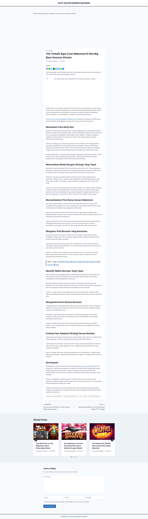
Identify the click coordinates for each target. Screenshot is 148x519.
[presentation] (45, 431)
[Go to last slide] (36, 439)
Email (67, 497)
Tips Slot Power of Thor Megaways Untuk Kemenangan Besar (44, 446)
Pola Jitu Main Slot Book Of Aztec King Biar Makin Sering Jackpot (56, 407)
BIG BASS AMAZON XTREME (54, 396)
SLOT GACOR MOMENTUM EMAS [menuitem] (62, 119)
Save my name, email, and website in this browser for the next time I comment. (67, 502)
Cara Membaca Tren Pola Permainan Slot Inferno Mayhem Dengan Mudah (73, 446)
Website (88, 497)
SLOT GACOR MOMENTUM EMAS (76, 516)
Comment (47, 477)
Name (46, 497)
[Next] (112, 439)
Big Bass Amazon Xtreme (83, 366)
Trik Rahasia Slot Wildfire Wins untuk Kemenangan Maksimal (101, 446)
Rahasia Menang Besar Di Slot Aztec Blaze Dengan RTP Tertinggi (91, 407)
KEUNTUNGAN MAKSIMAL (70, 396)
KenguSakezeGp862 (52, 61)
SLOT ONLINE (49, 50)
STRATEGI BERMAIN (94, 396)
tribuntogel (55, 194)
